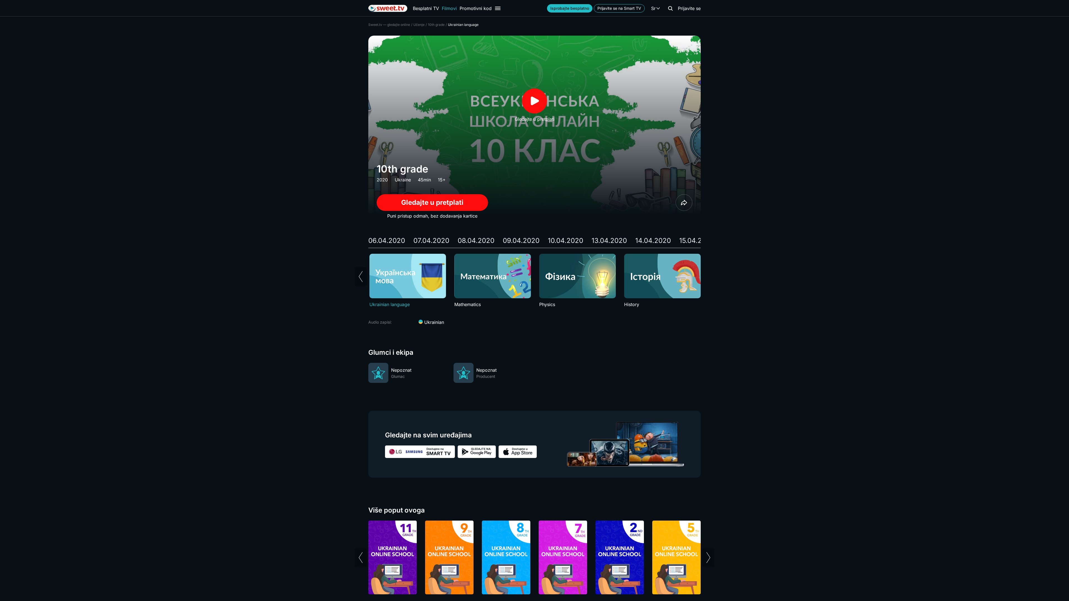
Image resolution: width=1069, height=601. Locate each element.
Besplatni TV (426, 8)
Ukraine (403, 180)
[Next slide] (708, 557)
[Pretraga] (670, 8)
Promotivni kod (476, 8)
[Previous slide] (360, 276)
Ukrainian (433, 322)
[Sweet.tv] (387, 8)
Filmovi (449, 8)
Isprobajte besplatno (569, 8)
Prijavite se (689, 8)
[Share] (684, 202)
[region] (534, 281)
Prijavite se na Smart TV (619, 8)
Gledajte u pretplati (432, 202)
